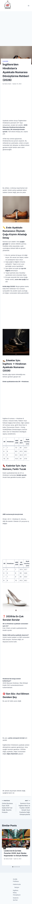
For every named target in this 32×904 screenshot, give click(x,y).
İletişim (17, 887)
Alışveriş (5, 61)
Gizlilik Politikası (16, 880)
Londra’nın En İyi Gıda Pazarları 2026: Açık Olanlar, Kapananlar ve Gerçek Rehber (16, 853)
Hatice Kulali (7, 83)
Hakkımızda (17, 884)
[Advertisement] (16, 29)
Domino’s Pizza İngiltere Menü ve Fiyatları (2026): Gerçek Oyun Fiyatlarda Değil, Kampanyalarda (24, 807)
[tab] (12, 866)
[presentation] (16, 838)
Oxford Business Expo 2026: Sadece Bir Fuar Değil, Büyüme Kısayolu (7, 806)
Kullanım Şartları (15, 899)
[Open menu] (28, 5)
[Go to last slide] (4, 847)
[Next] (27, 847)
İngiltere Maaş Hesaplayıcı (17, 893)
